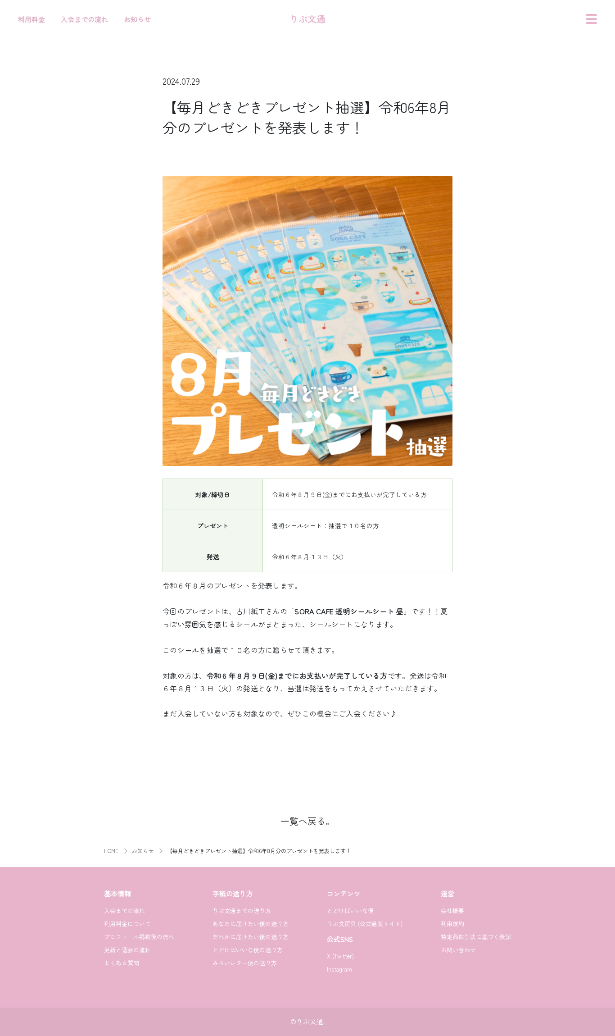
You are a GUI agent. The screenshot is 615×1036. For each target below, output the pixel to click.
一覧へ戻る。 (307, 820)
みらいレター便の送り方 (245, 962)
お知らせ (137, 19)
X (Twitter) (340, 956)
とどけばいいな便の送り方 (248, 949)
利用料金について (127, 923)
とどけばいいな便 (350, 910)
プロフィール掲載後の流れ (139, 936)
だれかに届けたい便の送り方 (251, 936)
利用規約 (452, 923)
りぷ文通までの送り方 (242, 910)
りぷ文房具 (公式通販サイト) (364, 923)
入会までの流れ (84, 19)
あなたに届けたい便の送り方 (251, 923)
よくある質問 (121, 962)
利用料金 (31, 19)
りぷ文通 (307, 18)
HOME (111, 850)
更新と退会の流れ (127, 949)
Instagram (339, 969)
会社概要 (452, 910)
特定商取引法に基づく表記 (476, 936)
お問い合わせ (458, 949)
